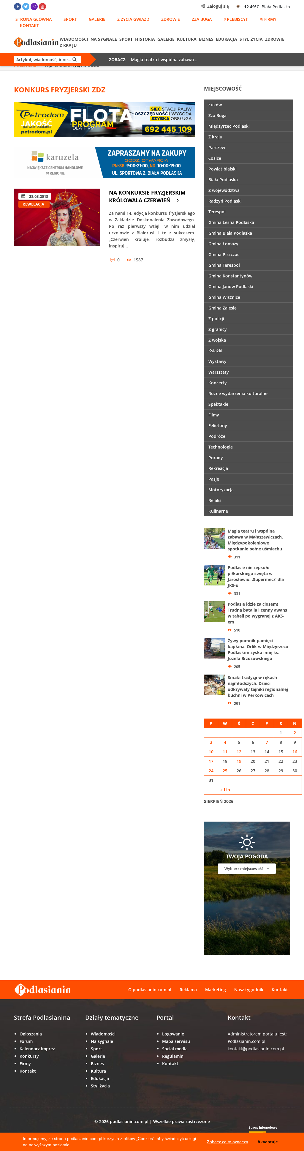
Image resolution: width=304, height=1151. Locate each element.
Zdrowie (170, 19)
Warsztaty (218, 372)
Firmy (270, 19)
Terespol (217, 211)
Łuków (215, 105)
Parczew (216, 147)
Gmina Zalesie (222, 308)
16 (294, 751)
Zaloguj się (217, 6)
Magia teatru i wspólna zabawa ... (165, 59)
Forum (26, 1041)
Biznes (206, 39)
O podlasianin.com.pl (149, 989)
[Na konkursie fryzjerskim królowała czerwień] (57, 225)
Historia (145, 39)
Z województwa (224, 190)
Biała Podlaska (223, 179)
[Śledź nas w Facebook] (17, 6)
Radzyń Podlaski (225, 201)
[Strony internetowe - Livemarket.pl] (268, 1132)
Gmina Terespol (224, 265)
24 (211, 770)
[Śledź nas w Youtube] (42, 6)
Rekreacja (218, 468)
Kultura (187, 39)
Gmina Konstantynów (230, 276)
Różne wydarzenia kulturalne (237, 393)
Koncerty (217, 383)
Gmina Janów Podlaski (230, 286)
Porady (215, 457)
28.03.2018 (38, 196)
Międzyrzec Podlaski (229, 126)
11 (225, 751)
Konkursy (29, 1056)
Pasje (213, 479)
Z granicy (217, 329)
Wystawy (217, 361)
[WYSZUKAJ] (47, 59)
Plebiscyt (237, 19)
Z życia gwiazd (133, 19)
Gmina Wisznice (224, 297)
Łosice (214, 158)
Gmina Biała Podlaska (230, 233)
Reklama (188, 989)
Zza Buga (202, 19)
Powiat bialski (222, 169)
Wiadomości (74, 39)
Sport (70, 19)
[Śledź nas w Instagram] (34, 6)
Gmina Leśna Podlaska (231, 222)
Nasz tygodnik (248, 989)
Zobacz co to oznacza (227, 1141)
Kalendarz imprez (37, 1048)
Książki (215, 350)
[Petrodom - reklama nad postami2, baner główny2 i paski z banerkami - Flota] (104, 118)
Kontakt (29, 25)
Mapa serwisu (176, 1041)
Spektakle (218, 404)
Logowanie (173, 1034)
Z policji (216, 318)
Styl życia (251, 39)
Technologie (220, 447)
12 (239, 751)
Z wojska (217, 340)
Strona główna (33, 19)
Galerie (97, 19)
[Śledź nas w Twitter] (25, 6)
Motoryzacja (221, 489)
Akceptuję (267, 1141)
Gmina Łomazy (223, 244)
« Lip (225, 789)
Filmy (213, 415)
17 (211, 761)
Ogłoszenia (31, 1034)
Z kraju (68, 45)
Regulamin (172, 1056)
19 (239, 761)
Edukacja (226, 39)
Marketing (215, 989)
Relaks (214, 500)
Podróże (216, 436)
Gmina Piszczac (223, 254)
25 (225, 770)
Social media (175, 1048)
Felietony (217, 425)
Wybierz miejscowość (244, 868)
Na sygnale (104, 39)
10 (211, 751)
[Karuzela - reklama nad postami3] (104, 162)
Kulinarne (218, 511)
